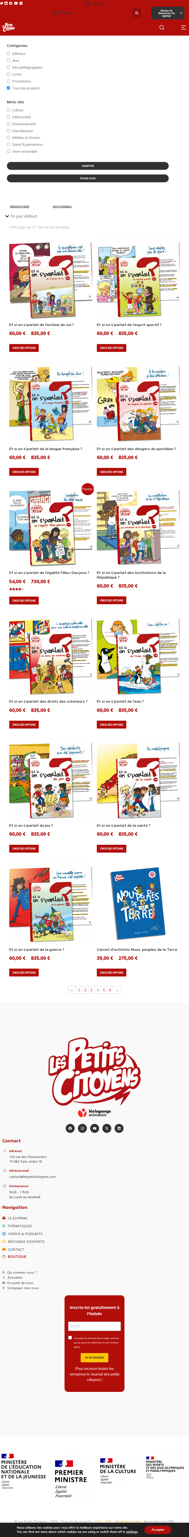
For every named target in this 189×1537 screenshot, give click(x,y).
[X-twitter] (106, 1128)
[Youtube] (94, 1128)
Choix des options (23, 348)
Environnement (24, 124)
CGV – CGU (103, 1521)
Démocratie (21, 117)
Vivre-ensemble (24, 151)
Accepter (157, 1530)
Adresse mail (19, 1170)
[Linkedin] (119, 1128)
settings (131, 1532)
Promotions (21, 81)
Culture (18, 110)
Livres (17, 74)
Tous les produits (26, 88)
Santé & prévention (27, 144)
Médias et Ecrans (26, 137)
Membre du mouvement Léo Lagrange (166, 13)
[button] (95, 3)
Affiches (18, 54)
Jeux (15, 60)
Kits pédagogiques (27, 67)
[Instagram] (82, 1128)
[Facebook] (70, 1128)
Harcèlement (22, 131)
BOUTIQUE (17, 1256)
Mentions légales (128, 1521)
